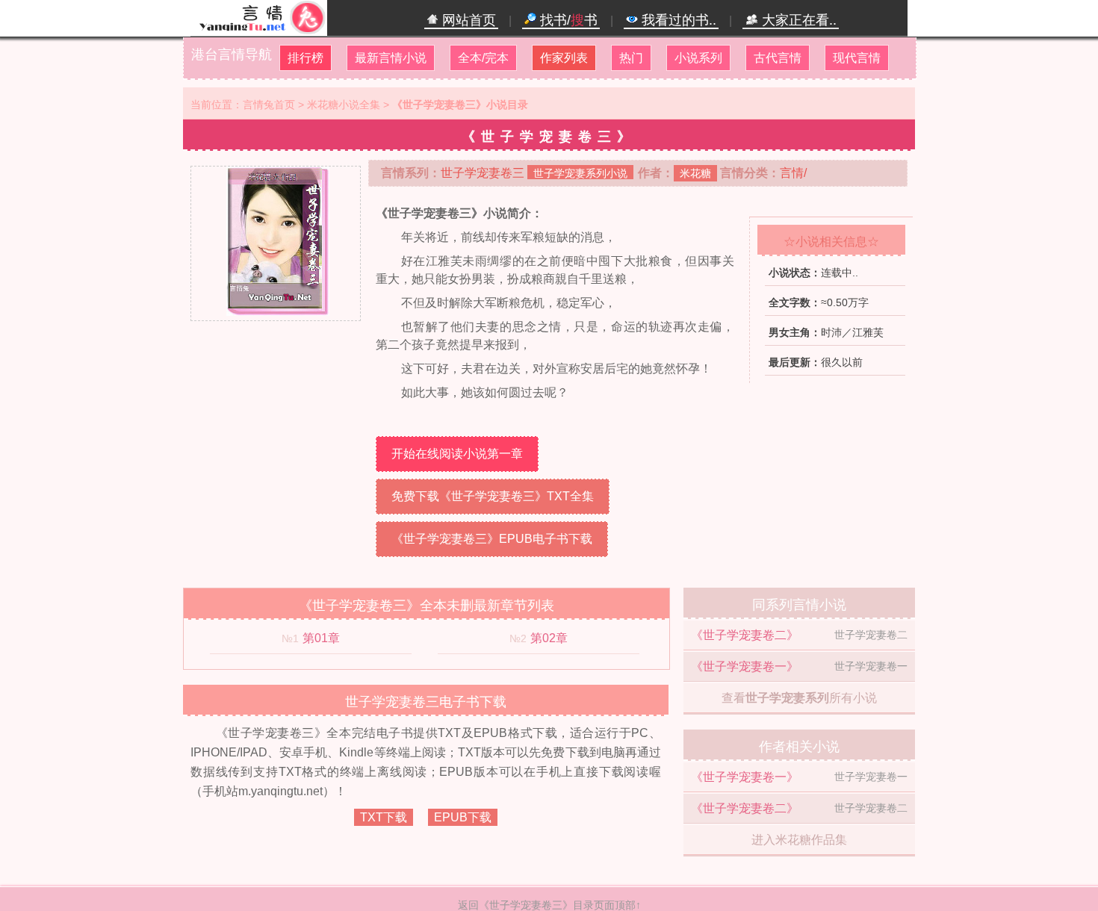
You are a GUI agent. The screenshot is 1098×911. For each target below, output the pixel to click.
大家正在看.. (797, 20)
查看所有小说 (799, 697)
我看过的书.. (677, 20)
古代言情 (777, 58)
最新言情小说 (391, 58)
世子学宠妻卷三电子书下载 (425, 701)
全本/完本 (483, 58)
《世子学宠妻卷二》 (744, 635)
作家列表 (564, 58)
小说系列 (698, 58)
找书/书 (567, 20)
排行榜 (305, 58)
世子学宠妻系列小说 (580, 173)
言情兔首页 (269, 105)
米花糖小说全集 (343, 105)
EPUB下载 (462, 817)
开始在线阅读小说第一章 (457, 453)
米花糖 (695, 173)
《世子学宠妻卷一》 (744, 666)
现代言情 (857, 58)
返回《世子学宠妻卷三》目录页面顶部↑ (549, 905)
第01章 (321, 638)
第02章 (549, 638)
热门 (631, 58)
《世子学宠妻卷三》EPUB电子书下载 (491, 538)
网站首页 (467, 20)
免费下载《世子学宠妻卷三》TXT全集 (492, 496)
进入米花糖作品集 (799, 839)
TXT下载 (383, 817)
